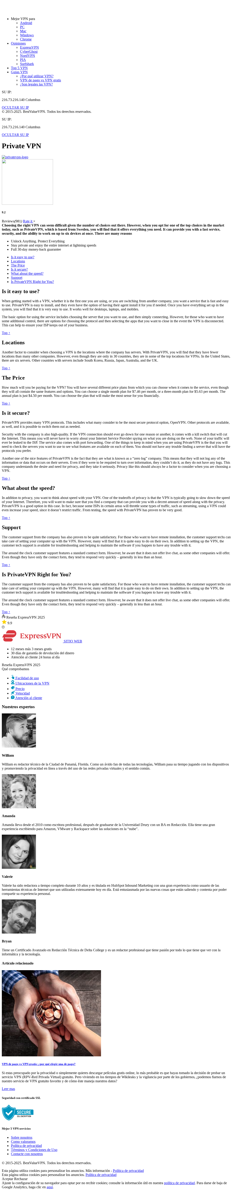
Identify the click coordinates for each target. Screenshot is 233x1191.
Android (26, 23)
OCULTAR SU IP (15, 107)
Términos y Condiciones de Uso (34, 1150)
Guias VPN (19, 72)
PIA (23, 60)
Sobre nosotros (21, 1137)
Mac (23, 31)
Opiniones (18, 43)
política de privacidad (179, 1183)
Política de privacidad (26, 1146)
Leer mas (8, 1089)
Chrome (26, 39)
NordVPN (27, 56)
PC (22, 27)
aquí (50, 1187)
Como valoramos (23, 1141)
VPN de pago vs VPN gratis (40, 80)
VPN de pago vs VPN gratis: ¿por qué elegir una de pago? (39, 1064)
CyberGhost (29, 51)
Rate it (28, 221)
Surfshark (27, 64)
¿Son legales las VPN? (36, 84)
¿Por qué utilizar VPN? (36, 76)
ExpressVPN (29, 47)
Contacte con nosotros (27, 1154)
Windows (27, 35)
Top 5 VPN (19, 68)
